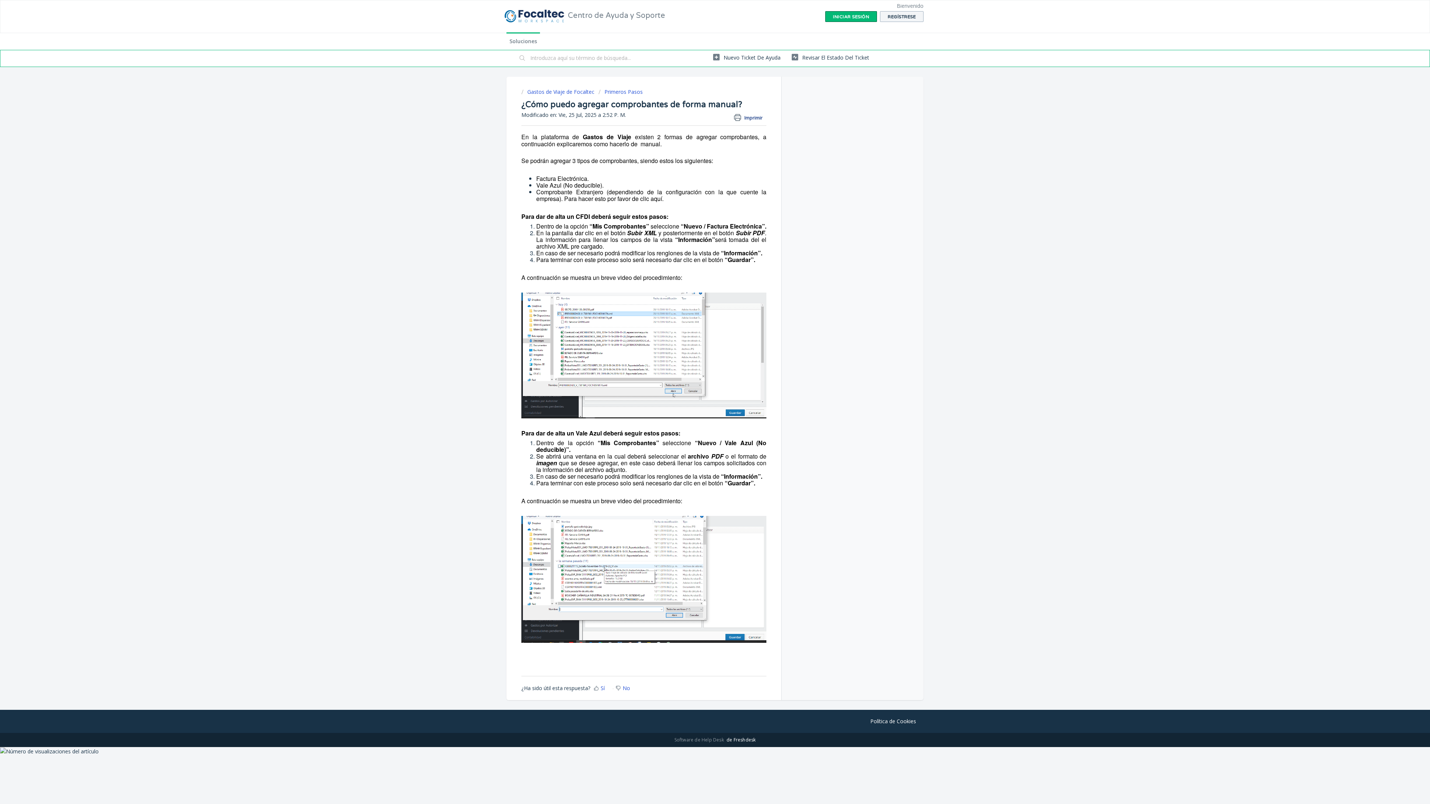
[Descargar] (701, 312)
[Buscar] (522, 58)
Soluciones (523, 41)
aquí (656, 198)
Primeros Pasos (623, 91)
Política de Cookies (893, 721)
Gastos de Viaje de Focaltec (560, 91)
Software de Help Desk (699, 740)
